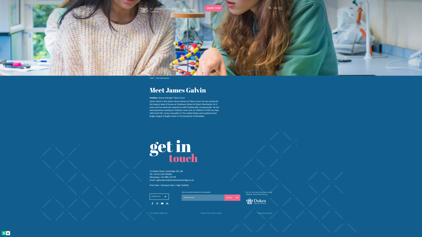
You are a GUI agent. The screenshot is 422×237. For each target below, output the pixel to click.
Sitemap (203, 213)
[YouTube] (162, 204)
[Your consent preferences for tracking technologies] (8, 233)
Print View (154, 185)
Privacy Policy (211, 213)
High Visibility (182, 185)
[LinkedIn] (167, 204)
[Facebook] (152, 204)
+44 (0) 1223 (162, 174)
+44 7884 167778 (168, 177)
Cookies (219, 213)
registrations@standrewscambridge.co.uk (175, 180)
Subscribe (229, 197)
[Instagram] (157, 204)
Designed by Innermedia (264, 213)
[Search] (270, 8)
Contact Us (155, 196)
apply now (214, 8)
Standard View (167, 185)
